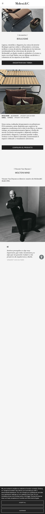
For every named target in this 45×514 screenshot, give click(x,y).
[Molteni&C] (22, 3)
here (28, 496)
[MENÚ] (3, 3)
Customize (22, 510)
